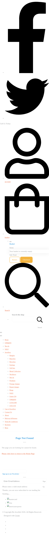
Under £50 (13, 396)
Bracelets (12, 359)
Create (17, 516)
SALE (7, 349)
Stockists (8, 425)
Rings (11, 390)
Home (7, 340)
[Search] (40, 319)
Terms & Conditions (11, 422)
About (7, 415)
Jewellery (8, 352)
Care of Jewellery (10, 409)
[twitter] (27, 118)
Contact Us (8, 412)
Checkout (26, 260)
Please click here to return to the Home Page (18, 454)
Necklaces (13, 374)
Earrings (12, 365)
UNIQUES (8, 343)
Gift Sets (12, 368)
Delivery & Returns (11, 418)
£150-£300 (13, 403)
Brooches (13, 362)
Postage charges (15, 384)
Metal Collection (15, 371)
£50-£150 (13, 406)
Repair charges (14, 387)
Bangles (12, 355)
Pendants (12, 381)
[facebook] (27, 72)
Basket (14, 260)
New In (7, 346)
